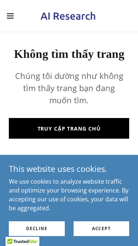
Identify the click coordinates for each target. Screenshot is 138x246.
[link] (69, 16)
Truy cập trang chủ (69, 128)
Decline (36, 228)
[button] (13, 15)
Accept (101, 228)
